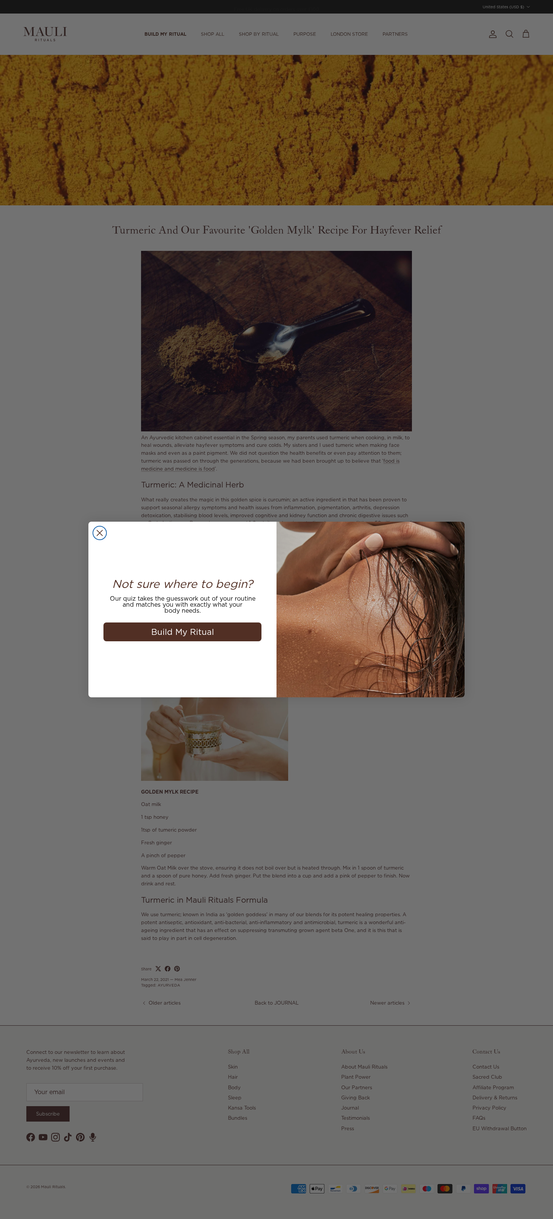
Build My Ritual (182, 632)
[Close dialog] (99, 533)
